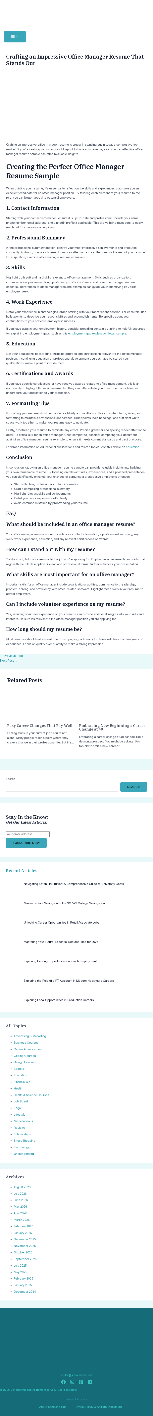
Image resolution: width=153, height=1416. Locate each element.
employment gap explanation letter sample (97, 333)
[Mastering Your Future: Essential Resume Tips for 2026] (13, 947)
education (132, 447)
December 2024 (25, 1291)
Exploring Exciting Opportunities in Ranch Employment (60, 961)
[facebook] (63, 1383)
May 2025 (20, 1272)
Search (10, 779)
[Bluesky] (89, 1383)
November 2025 (25, 1246)
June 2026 (21, 1200)
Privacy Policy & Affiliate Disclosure (98, 1407)
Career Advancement (28, 1049)
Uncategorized (24, 1154)
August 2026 (22, 1187)
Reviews (20, 1128)
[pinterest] (81, 1383)
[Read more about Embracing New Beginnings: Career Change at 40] (94, 717)
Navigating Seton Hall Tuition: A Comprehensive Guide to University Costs (74, 884)
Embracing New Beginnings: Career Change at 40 (112, 727)
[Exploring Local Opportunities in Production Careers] (13, 1005)
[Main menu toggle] (15, 36)
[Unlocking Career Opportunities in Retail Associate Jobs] (13, 928)
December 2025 (25, 1239)
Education (20, 1075)
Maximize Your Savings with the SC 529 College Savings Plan (65, 903)
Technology (22, 1147)
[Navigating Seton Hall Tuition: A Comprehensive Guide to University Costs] (13, 889)
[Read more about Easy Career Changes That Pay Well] (22, 717)
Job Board (21, 1101)
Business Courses (26, 1042)
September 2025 (25, 1259)
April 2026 (20, 1213)
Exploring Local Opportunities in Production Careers (59, 1000)
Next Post (9, 660)
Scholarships (22, 1134)
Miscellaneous (23, 1121)
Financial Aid (22, 1082)
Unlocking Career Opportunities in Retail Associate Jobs (61, 922)
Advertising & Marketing (30, 1036)
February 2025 (23, 1278)
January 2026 (23, 1233)
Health (18, 1088)
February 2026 (23, 1226)
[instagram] (72, 1383)
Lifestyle (20, 1114)
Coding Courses (25, 1056)
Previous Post (11, 656)
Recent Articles (21, 870)
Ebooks (19, 1069)
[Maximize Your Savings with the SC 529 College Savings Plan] (13, 908)
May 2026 (20, 1206)
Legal (17, 1108)
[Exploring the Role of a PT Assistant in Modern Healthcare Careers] (13, 986)
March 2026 (22, 1220)
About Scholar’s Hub (53, 1407)
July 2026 (20, 1193)
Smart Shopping (24, 1140)
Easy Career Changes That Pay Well (40, 725)
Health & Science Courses (31, 1095)
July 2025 (20, 1265)
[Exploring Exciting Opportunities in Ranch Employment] (13, 966)
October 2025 (23, 1252)
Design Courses (25, 1062)
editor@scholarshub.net (76, 1375)
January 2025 (23, 1285)
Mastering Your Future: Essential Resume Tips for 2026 (61, 942)
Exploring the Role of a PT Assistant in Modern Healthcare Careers (69, 981)
